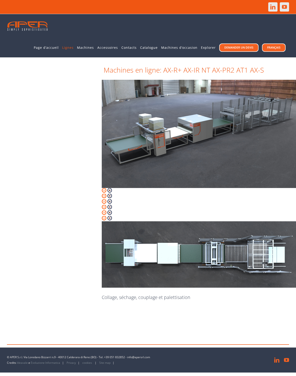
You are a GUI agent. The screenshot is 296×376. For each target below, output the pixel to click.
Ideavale (22, 363)
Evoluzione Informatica (45, 363)
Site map (105, 363)
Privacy (72, 363)
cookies (87, 363)
